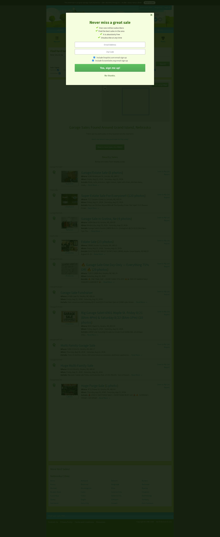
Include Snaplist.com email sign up (112, 57)
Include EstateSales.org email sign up (111, 60)
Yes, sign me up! (110, 68)
